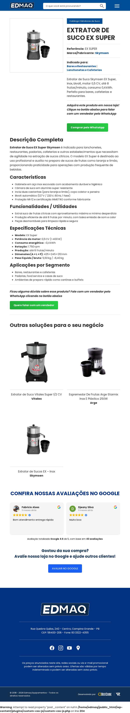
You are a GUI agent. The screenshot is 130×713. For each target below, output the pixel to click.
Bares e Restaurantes (81, 66)
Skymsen (102, 53)
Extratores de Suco (90, 21)
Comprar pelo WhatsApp (87, 127)
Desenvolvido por (87, 694)
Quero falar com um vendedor (34, 305)
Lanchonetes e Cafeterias (84, 70)
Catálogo (74, 21)
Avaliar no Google (65, 568)
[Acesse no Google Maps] (78, 648)
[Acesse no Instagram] (61, 648)
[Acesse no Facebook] (52, 648)
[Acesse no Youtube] (69, 648)
